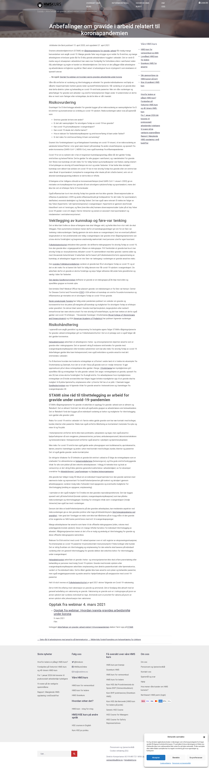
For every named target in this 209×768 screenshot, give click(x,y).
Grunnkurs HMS (112, 670)
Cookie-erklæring (165, 763)
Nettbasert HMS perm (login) (153, 695)
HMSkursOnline (80, 667)
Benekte (176, 758)
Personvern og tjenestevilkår (181, 763)
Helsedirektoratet (56, 342)
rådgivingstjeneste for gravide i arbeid (100, 51)
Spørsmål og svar (148, 677)
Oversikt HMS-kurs (93, 5)
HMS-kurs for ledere (115, 680)
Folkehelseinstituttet (58, 245)
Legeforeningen (81, 471)
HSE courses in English (81, 725)
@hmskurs (78, 662)
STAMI (130, 627)
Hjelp (143, 682)
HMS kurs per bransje (115, 665)
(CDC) (81, 292)
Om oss (163, 5)
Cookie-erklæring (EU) (119, 751)
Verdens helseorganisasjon (102, 471)
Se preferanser (196, 758)
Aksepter (156, 758)
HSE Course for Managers (117, 715)
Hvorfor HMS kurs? (142, 5)
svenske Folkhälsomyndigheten (66, 264)
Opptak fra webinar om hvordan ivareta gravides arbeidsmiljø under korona (91, 77)
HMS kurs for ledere (80, 690)
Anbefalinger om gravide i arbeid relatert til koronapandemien (83, 627)
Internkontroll (120, 3)
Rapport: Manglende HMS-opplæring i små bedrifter (150, 139)
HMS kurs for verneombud (83, 685)
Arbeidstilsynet (67, 471)
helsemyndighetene (84, 461)
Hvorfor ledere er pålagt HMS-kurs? (52, 662)
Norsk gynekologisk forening (61, 301)
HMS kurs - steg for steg (82, 709)
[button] (204, 737)
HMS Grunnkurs (78, 695)
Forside (40, 11)
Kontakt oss (146, 672)
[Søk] (74, 754)
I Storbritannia (106, 368)
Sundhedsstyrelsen (57, 385)
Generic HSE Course (114, 710)
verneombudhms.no (114, 760)
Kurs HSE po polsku (80, 730)
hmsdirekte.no (130, 760)
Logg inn (204, 2)
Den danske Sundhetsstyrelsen (62, 280)
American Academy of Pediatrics (88, 318)
